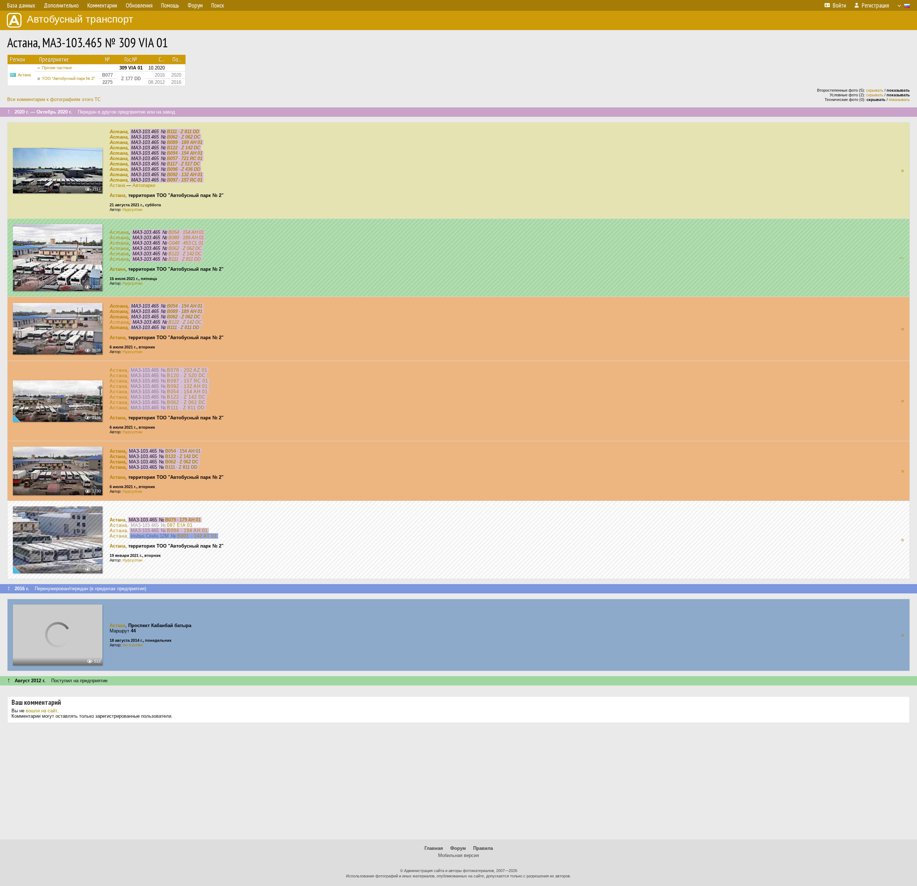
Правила (483, 848)
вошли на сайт (41, 710)
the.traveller (133, 645)
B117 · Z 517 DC (183, 164)
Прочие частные (57, 68)
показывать (899, 99)
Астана (24, 75)
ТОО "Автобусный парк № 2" (68, 78)
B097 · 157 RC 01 (184, 180)
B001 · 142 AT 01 (197, 536)
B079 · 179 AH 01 (183, 520)
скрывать (874, 90)
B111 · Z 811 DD (183, 131)
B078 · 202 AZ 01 (187, 370)
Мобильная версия (458, 855)
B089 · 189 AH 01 (184, 142)
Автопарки (144, 185)
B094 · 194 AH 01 (187, 530)
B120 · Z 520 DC (186, 375)
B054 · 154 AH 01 (184, 153)
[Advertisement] (458, 784)
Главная (433, 848)
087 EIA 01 (180, 525)
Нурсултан (132, 209)
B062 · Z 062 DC (183, 137)
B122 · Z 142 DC (183, 147)
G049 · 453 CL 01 (185, 243)
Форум (458, 848)
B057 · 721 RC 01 (184, 158)
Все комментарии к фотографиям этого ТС (54, 99)
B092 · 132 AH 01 (184, 174)
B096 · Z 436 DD (183, 169)
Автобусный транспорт (80, 19)
